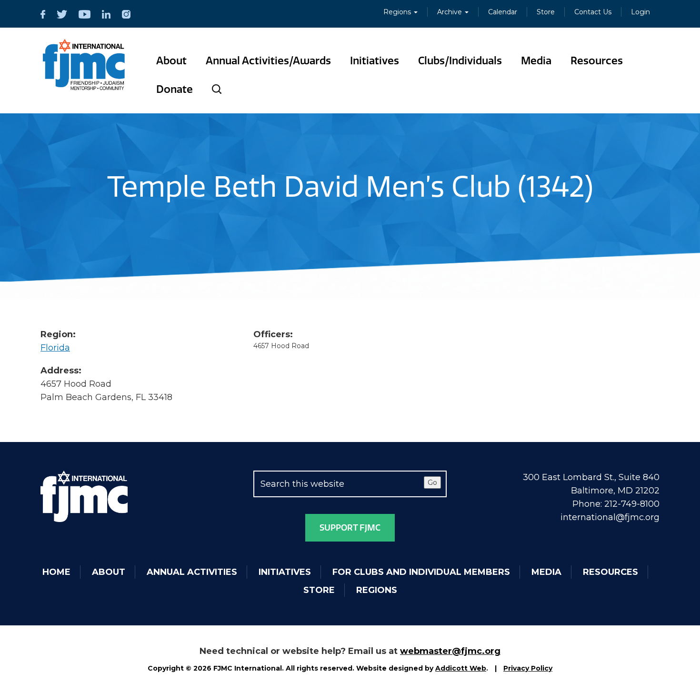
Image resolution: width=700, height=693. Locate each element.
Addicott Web (460, 668)
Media (536, 60)
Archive (450, 12)
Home (56, 572)
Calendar (502, 12)
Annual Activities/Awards (268, 60)
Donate (174, 89)
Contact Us (592, 12)
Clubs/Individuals (460, 60)
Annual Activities (192, 572)
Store (546, 12)
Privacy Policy (527, 668)
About (171, 60)
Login (640, 12)
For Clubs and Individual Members (421, 572)
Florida (55, 347)
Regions (398, 12)
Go (432, 482)
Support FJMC (350, 527)
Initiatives (374, 60)
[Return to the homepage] (84, 64)
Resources (596, 60)
